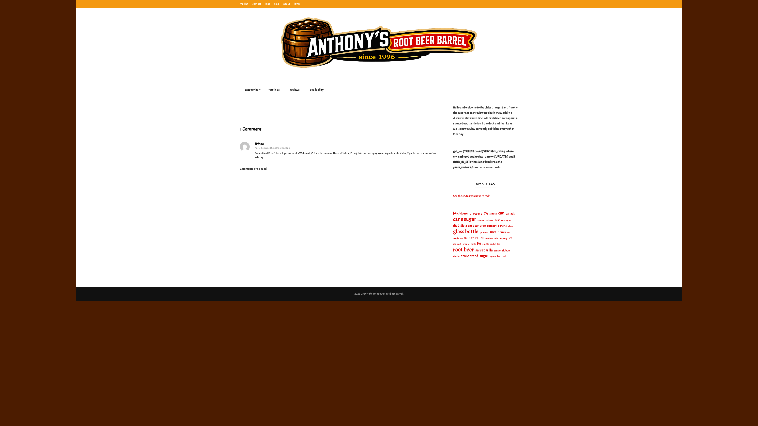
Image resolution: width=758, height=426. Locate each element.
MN (465, 238)
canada (510, 214)
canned (481, 220)
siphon (506, 250)
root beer (463, 249)
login (297, 4)
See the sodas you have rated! (471, 196)
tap (499, 256)
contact (256, 4)
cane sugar (464, 219)
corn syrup (506, 220)
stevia (456, 256)
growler (484, 232)
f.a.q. (276, 4)
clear (497, 220)
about (286, 4)
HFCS (493, 232)
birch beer (460, 213)
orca (464, 244)
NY (510, 238)
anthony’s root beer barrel (388, 293)
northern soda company (496, 238)
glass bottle (465, 231)
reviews (295, 90)
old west (457, 244)
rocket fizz (495, 244)
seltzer (497, 250)
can (501, 213)
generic (502, 226)
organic (472, 244)
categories (251, 90)
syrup (493, 256)
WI (504, 256)
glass (510, 226)
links (267, 4)
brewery (476, 213)
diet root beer (469, 226)
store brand (469, 256)
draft (483, 226)
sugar (483, 256)
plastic (485, 244)
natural (474, 238)
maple (456, 238)
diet (456, 225)
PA (479, 244)
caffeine (493, 213)
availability (317, 90)
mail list (244, 4)
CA (486, 213)
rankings (274, 90)
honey (502, 232)
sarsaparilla (484, 250)
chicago (489, 220)
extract (491, 226)
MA (508, 232)
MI (461, 238)
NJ (482, 238)
